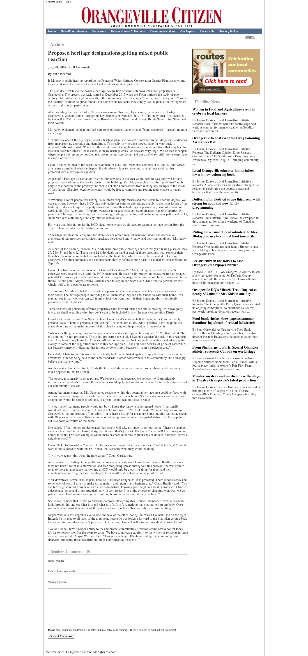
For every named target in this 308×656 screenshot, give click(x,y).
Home (52, 31)
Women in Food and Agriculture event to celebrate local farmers (223, 111)
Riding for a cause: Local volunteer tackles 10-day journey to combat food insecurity (224, 234)
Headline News (207, 102)
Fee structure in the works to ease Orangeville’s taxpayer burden (217, 262)
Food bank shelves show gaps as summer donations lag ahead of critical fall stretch (223, 320)
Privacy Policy (228, 31)
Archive (57, 44)
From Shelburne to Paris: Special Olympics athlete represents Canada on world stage (225, 349)
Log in (68, 2)
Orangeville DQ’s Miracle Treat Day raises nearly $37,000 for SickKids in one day (224, 291)
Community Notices (162, 31)
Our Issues (99, 31)
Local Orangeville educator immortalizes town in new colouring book (223, 172)
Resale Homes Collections (128, 31)
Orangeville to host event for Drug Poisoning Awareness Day (226, 139)
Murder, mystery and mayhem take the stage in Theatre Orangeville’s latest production (226, 378)
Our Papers (187, 31)
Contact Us (207, 31)
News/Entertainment (74, 31)
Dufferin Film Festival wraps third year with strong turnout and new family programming (226, 203)
